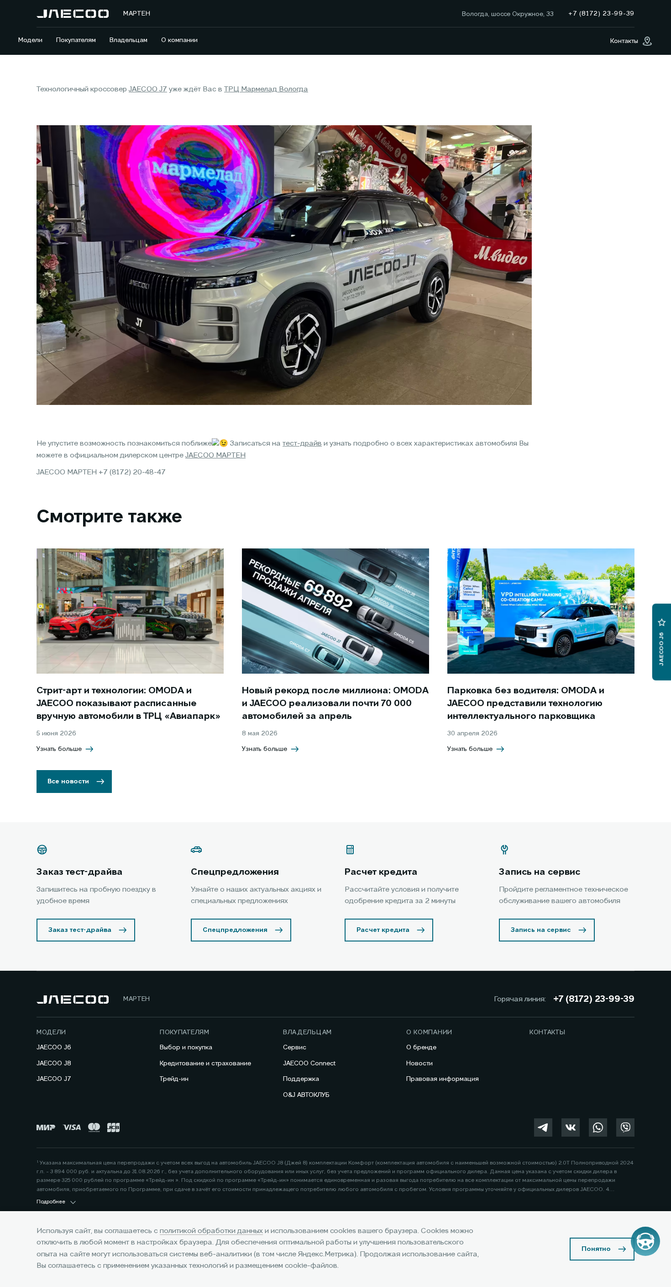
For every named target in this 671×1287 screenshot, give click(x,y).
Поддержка (301, 1079)
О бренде (421, 1047)
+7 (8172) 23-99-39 (593, 999)
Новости (419, 1063)
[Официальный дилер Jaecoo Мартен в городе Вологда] (73, 14)
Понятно (596, 1249)
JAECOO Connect (309, 1063)
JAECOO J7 (148, 89)
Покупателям (76, 40)
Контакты (547, 1032)
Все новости (68, 781)
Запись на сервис (541, 930)
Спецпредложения (235, 930)
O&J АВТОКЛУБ (306, 1095)
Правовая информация (442, 1079)
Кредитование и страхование (205, 1063)
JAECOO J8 (54, 1063)
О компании (179, 40)
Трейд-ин (174, 1079)
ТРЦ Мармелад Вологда (266, 89)
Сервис (294, 1047)
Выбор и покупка (186, 1047)
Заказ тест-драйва (79, 930)
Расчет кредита (382, 930)
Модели (30, 40)
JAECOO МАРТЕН (215, 455)
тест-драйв (302, 443)
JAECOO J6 (54, 1047)
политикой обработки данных (211, 1231)
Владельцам (128, 40)
